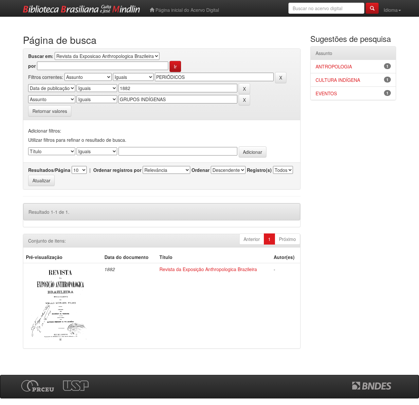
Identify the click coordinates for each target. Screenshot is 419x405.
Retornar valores (49, 111)
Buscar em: (40, 56)
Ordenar (200, 170)
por (32, 66)
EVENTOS (326, 93)
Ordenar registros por (117, 170)
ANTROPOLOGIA (334, 66)
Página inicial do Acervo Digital (186, 10)
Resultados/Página (49, 170)
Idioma (391, 10)
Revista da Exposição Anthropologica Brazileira (208, 269)
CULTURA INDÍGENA (338, 80)
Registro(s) (259, 170)
